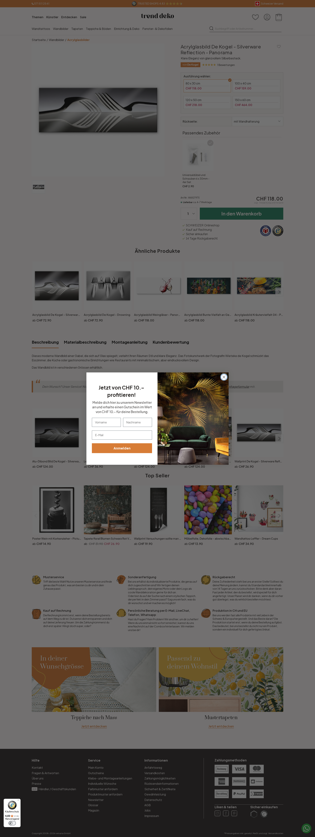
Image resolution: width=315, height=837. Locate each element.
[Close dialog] (224, 377)
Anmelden (122, 448)
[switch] (12, 823)
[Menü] (18, 801)
